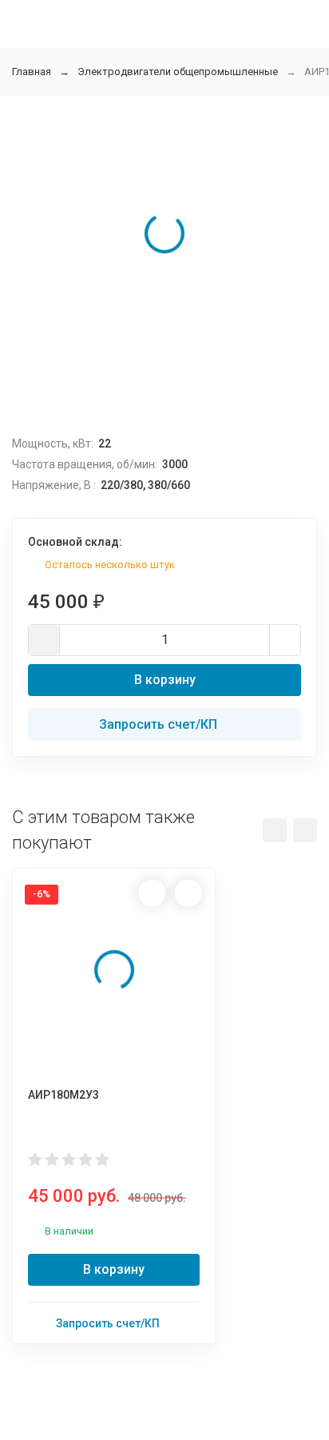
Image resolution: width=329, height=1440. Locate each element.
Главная (31, 72)
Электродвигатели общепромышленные (177, 72)
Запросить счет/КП (158, 724)
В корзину (165, 679)
